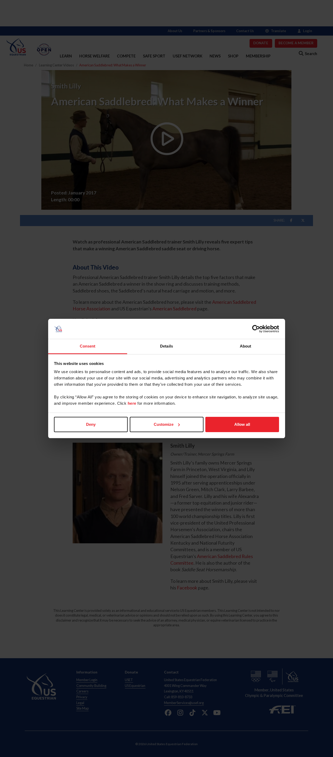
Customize (163, 424)
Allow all (242, 424)
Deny (91, 424)
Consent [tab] (88, 346)
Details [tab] (166, 346)
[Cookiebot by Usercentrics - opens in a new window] (256, 329)
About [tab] (245, 346)
